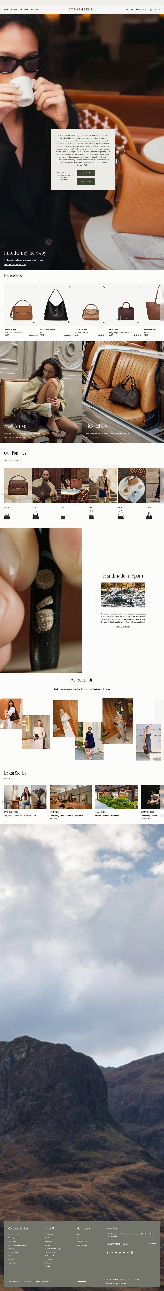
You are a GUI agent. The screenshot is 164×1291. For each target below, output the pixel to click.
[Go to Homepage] (82, 9)
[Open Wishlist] (154, 9)
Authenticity (12, 1263)
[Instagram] (112, 1252)
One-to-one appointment (17, 1245)
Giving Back (49, 1259)
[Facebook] (108, 1252)
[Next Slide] (162, 310)
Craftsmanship (50, 1252)
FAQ (9, 1256)
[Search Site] (37, 9)
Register (79, 1238)
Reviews (48, 1263)
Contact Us (12, 1241)
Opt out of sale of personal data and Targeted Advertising (65, 176)
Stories (47, 1245)
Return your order (14, 1238)
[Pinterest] (120, 1252)
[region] (83, 159)
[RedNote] (132, 1252)
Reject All (86, 173)
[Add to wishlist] (35, 287)
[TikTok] (128, 1252)
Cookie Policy (83, 165)
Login (78, 1234)
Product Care (13, 1259)
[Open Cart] (158, 9)
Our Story (48, 1238)
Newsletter (49, 1241)
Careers (47, 1267)
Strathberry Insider (83, 1241)
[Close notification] (158, 2)
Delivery (11, 1249)
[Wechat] (124, 1252)
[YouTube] (116, 1252)
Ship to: (141, 9)
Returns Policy (13, 1252)
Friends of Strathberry (52, 1249)
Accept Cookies (85, 181)
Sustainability (50, 1256)
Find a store (49, 1234)
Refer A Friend (82, 1245)
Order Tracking (13, 1234)
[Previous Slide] (2, 310)
